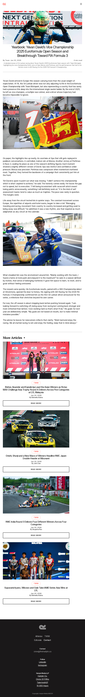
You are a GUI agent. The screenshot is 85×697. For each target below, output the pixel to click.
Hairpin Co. (42, 676)
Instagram (42, 665)
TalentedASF (42, 682)
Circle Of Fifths (42, 679)
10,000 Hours (42, 686)
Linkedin (42, 662)
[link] (36, 403)
